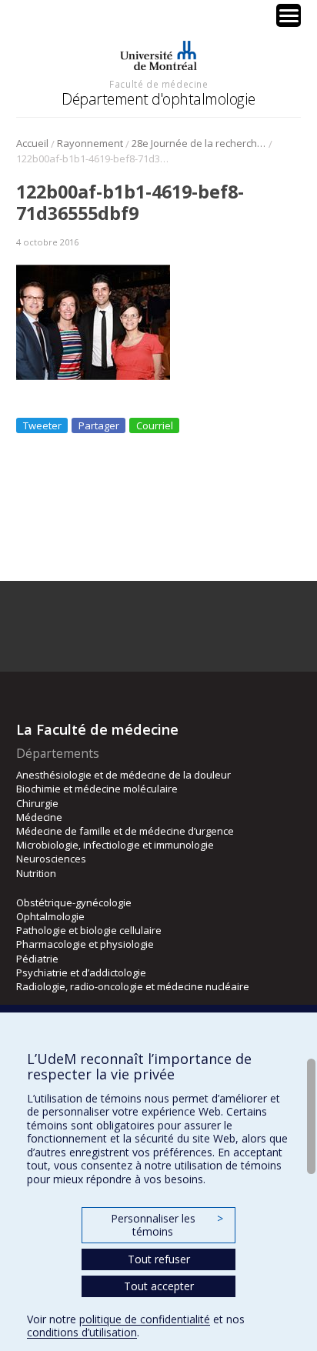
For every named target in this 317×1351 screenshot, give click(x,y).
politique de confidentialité (144, 1319)
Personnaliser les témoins (167, 1225)
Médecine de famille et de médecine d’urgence (125, 831)
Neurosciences (51, 859)
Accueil (32, 143)
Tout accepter (159, 1286)
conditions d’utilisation (82, 1332)
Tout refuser (159, 1259)
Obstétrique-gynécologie (74, 902)
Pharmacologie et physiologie (85, 944)
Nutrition (36, 873)
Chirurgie (37, 803)
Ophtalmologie (50, 916)
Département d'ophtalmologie (158, 98)
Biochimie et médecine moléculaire (97, 789)
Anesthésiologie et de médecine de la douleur (123, 775)
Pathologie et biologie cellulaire (89, 930)
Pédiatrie (37, 959)
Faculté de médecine (158, 84)
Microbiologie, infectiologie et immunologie (115, 845)
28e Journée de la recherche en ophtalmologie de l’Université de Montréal (199, 143)
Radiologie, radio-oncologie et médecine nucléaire (132, 986)
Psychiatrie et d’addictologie (81, 972)
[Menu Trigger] (288, 15)
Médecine (39, 817)
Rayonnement (90, 143)
